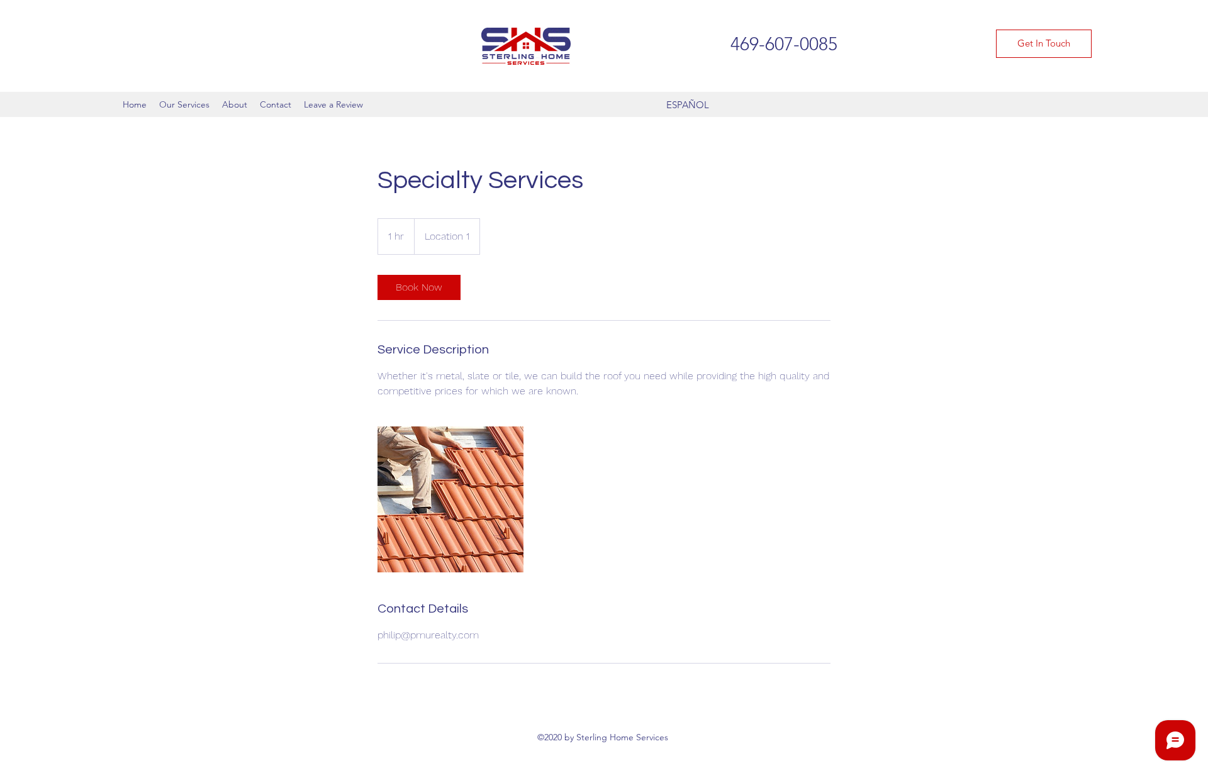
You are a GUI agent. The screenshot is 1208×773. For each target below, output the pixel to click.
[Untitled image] (450, 499)
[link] (419, 287)
